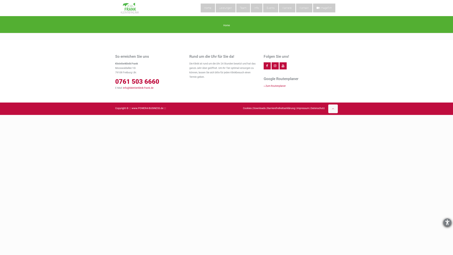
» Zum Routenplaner (275, 85)
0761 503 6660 (137, 81)
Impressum (303, 108)
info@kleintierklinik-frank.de (138, 87)
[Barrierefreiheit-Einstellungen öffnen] (447, 222)
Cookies (247, 108)
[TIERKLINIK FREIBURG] (130, 8)
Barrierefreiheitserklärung (281, 108)
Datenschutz (318, 108)
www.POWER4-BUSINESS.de (147, 108)
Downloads (259, 108)
